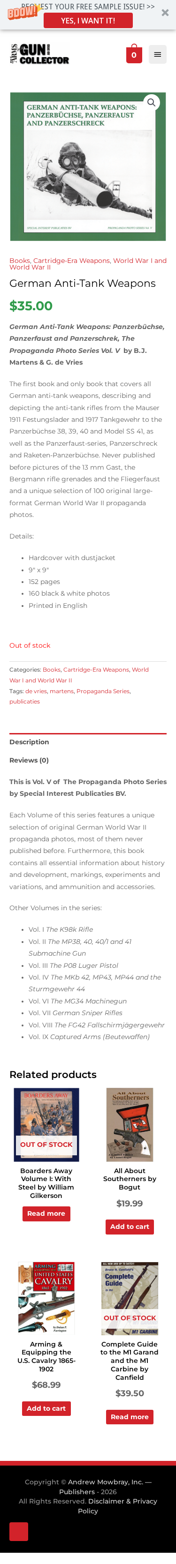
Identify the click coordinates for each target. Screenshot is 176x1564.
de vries (36, 691)
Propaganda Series (103, 691)
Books (19, 260)
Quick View (46, 1154)
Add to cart (129, 1226)
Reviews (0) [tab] (29, 760)
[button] (88, 15)
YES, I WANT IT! (88, 20)
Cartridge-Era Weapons (71, 260)
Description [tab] (29, 742)
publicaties (24, 701)
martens (62, 691)
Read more (46, 1213)
